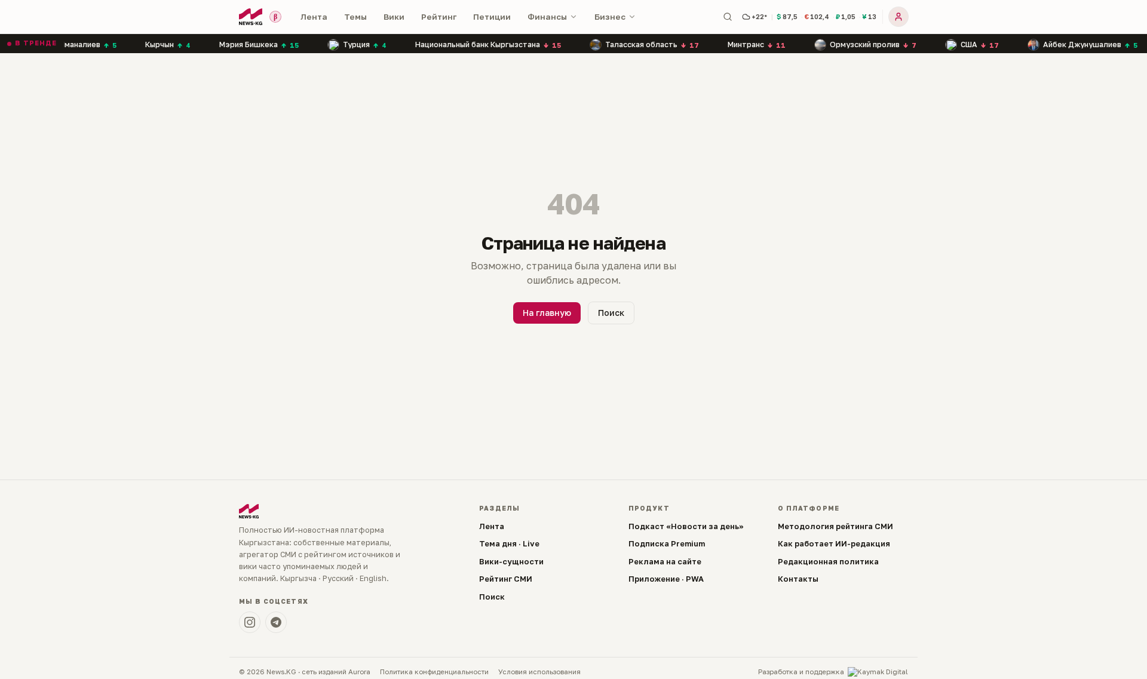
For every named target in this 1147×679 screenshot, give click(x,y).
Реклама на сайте (664, 561)
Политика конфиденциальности (434, 672)
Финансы (547, 16)
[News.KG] (250, 16)
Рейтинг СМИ (505, 578)
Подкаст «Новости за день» (686, 526)
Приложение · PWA (666, 578)
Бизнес (609, 16)
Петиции (492, 16)
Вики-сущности (511, 561)
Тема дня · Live (509, 543)
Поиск (611, 313)
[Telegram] (276, 622)
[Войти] (898, 16)
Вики (394, 16)
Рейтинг (438, 16)
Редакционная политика (828, 561)
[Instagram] (249, 622)
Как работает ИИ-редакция (834, 543)
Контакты (798, 578)
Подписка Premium (666, 543)
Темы (355, 16)
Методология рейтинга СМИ (835, 526)
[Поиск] (727, 16)
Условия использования (539, 672)
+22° (759, 16)
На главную (547, 313)
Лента (313, 16)
